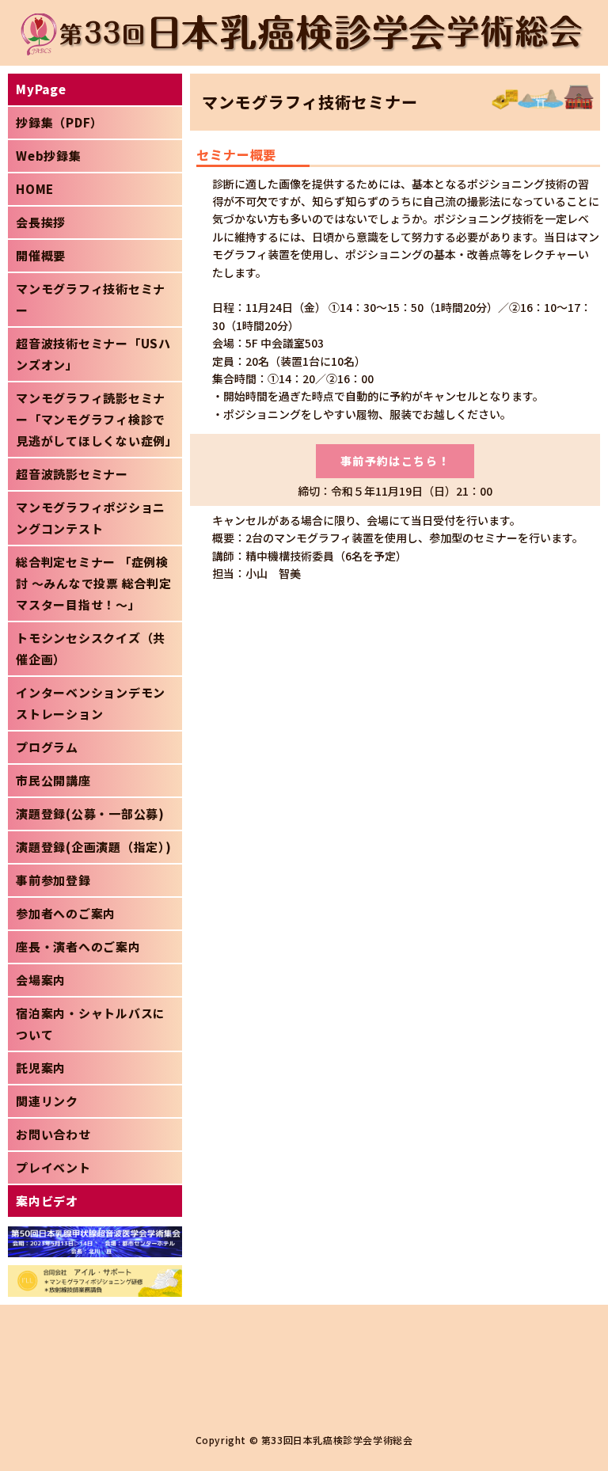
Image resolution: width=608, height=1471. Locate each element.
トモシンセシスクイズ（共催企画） (90, 648)
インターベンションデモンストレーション (90, 703)
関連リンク (47, 1101)
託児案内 (41, 1067)
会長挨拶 (41, 222)
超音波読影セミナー (72, 474)
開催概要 (41, 255)
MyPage (41, 89)
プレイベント (53, 1167)
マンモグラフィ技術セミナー (90, 299)
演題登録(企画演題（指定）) (94, 846)
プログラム (47, 747)
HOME (35, 189)
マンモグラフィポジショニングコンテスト (90, 518)
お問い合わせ (53, 1134)
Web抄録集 (49, 155)
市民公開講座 (53, 780)
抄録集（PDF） (59, 122)
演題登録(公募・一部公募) (90, 813)
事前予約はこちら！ (395, 461)
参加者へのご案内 (66, 913)
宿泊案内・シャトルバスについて (90, 1024)
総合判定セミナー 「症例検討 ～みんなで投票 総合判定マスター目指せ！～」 (94, 583)
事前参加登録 (53, 880)
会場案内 (41, 979)
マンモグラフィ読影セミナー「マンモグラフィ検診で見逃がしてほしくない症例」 (97, 419)
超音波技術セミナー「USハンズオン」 (93, 354)
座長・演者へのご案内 (78, 946)
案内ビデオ (47, 1200)
